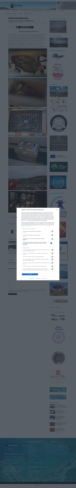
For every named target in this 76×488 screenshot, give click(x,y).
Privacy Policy (44, 278)
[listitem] (38, 228)
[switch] (51, 231)
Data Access (38, 278)
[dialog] (38, 244)
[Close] (57, 210)
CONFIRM (30, 274)
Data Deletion (31, 278)
